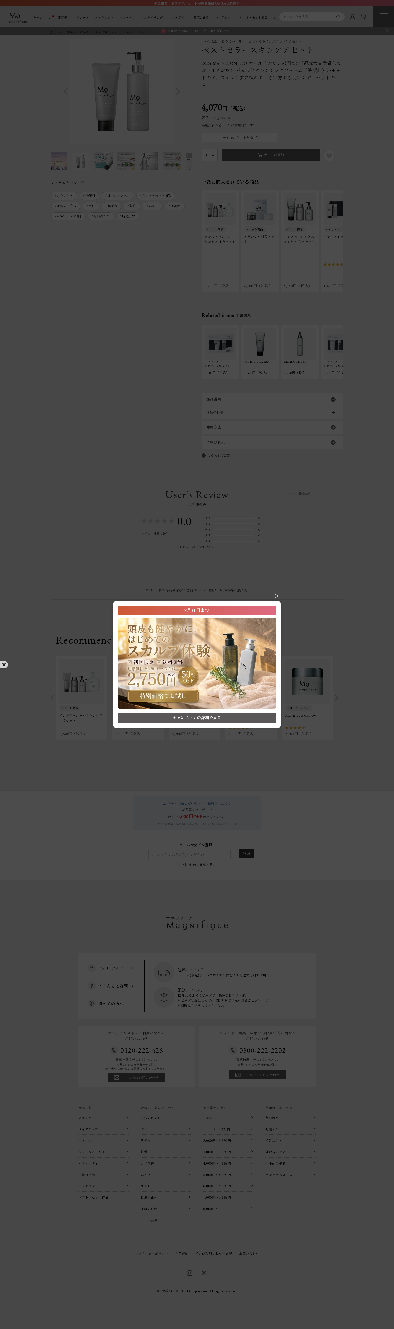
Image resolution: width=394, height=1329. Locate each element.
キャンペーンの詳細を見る (197, 717)
